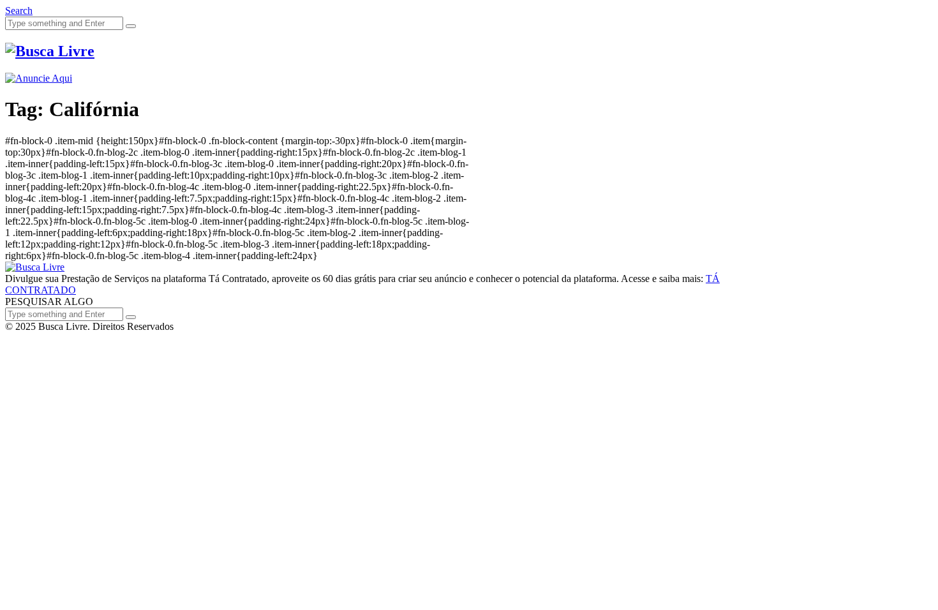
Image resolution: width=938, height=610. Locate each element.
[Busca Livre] (49, 51)
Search (19, 10)
